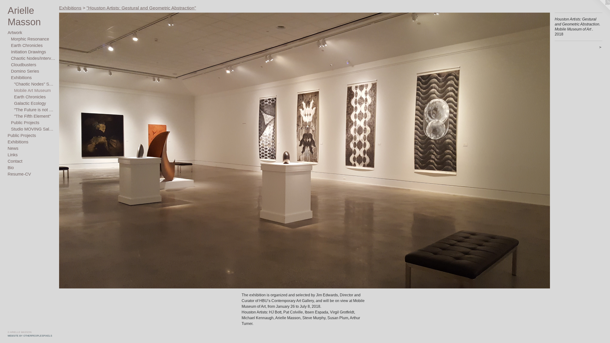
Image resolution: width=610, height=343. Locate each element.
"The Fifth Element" (32, 116)
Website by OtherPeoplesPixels (30, 335)
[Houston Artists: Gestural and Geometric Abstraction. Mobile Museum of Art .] (304, 151)
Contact (15, 161)
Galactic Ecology (30, 103)
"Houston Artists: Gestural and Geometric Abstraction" (141, 7)
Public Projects (25, 122)
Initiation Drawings (28, 52)
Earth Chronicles (27, 45)
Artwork (15, 32)
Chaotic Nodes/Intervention (33, 58)
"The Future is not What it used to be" (34, 109)
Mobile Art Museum (32, 90)
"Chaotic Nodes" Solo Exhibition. (34, 84)
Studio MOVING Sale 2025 (33, 129)
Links (13, 154)
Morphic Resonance (30, 39)
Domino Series (25, 71)
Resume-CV (19, 174)
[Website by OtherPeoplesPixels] (600, 9)
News (13, 148)
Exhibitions (21, 77)
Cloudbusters (23, 64)
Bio (11, 167)
